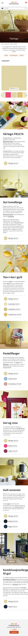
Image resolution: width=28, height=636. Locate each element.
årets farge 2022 (8, 214)
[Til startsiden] (14, 3)
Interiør (21, 55)
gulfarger (11, 216)
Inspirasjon (6, 44)
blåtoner (6, 364)
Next (26, 95)
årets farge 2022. (8, 141)
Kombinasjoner (14, 55)
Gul (8, 283)
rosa (17, 362)
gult (10, 281)
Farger (11, 44)
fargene (15, 584)
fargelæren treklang (9, 579)
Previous (1, 95)
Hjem (2, 44)
